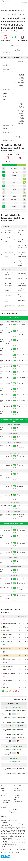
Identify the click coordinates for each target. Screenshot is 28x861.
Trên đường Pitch (5, 793)
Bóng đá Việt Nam (18, 785)
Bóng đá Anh (17, 788)
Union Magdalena (21, 446)
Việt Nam (21, 6)
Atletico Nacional (21, 588)
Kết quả (17, 14)
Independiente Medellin (10, 623)
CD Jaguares (7, 530)
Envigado (8, 552)
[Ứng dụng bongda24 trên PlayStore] (11, 812)
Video (2, 790)
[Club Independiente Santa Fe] (5, 38)
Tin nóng (6, 6)
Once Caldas (7, 349)
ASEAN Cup (14, 6)
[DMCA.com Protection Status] (5, 857)
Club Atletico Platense (21, 515)
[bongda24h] (1, 6)
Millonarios (7, 645)
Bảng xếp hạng (23, 14)
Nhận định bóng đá (5, 800)
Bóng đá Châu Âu (18, 790)
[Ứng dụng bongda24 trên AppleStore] (16, 812)
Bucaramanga (8, 634)
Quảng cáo (11, 849)
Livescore (3, 807)
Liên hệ (4, 849)
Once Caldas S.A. (22, 40)
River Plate (21, 428)
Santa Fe (21, 349)
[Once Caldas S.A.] (22, 38)
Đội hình (16, 57)
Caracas (8, 465)
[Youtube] (21, 846)
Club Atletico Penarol (7, 496)
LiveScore (4, 14)
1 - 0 (14, 749)
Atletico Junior (7, 505)
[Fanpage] (14, 846)
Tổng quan (3, 57)
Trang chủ (3, 785)
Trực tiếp (3, 795)
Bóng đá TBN (17, 793)
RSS (2, 846)
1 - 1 (14, 768)
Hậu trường (4, 804)
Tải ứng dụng (14, 809)
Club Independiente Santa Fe (6, 326)
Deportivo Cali (8, 641)
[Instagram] (18, 846)
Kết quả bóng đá (18, 801)
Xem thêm (14, 779)
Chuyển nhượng (5, 802)
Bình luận (3, 797)
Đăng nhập (24, 2)
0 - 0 (14, 753)
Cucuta (20, 561)
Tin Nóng (3, 788)
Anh (26, 6)
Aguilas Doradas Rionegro (8, 475)
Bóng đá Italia (17, 795)
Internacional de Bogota (10, 659)
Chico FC (21, 436)
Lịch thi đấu (10, 14)
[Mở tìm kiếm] (24, 4)
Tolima (6, 627)
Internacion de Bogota (22, 718)
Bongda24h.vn (17, 852)
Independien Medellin (6, 742)
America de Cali (21, 536)
